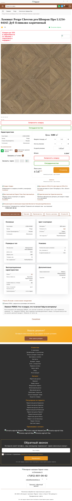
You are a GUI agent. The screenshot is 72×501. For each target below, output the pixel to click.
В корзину (63, 170)
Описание (26, 214)
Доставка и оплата (35, 357)
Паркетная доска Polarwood (35, 409)
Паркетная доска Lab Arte (35, 407)
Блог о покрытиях (35, 363)
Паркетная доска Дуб (35, 414)
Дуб (64, 228)
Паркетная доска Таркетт (35, 412)
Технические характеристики (11, 214)
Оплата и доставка (51, 214)
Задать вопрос (69, 27)
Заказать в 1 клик (14, 156)
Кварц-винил (35, 383)
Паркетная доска (35, 378)
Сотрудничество (36, 128)
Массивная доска (35, 390)
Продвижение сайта (36, 496)
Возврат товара (35, 361)
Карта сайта (35, 368)
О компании (35, 350)
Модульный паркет (35, 385)
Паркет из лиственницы (35, 418)
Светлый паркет (35, 423)
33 (31, 274)
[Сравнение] (63, 2)
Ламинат (35, 381)
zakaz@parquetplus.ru (33, 479)
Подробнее (5, 190)
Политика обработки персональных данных (36, 491)
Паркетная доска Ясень (35, 416)
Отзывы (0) (64, 214)
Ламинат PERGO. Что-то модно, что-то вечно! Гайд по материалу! (30, 307)
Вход (35, 370)
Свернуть (51, 179)
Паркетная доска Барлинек (35, 403)
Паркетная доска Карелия (35, 405)
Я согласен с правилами (23, 454)
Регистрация (35, 372)
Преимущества (37, 214)
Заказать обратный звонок (36, 485)
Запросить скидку (36, 123)
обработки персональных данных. (32, 454)
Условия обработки (43, 461)
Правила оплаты (35, 366)
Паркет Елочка (35, 421)
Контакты (3, 2)
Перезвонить (36, 458)
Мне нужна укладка (36, 338)
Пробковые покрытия (35, 392)
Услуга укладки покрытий (35, 354)
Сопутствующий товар (35, 394)
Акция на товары (35, 397)
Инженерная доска (35, 387)
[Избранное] (66, 2)
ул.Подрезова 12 (37, 472)
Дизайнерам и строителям (35, 352)
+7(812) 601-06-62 (11, 208)
